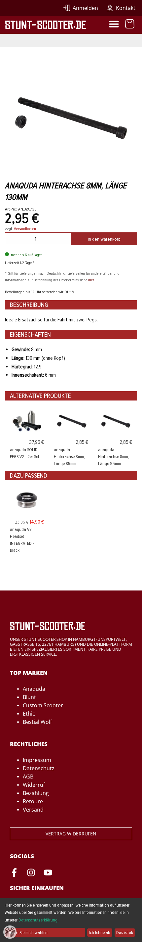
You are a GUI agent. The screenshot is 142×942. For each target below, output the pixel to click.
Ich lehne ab (99, 932)
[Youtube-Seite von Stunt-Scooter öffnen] (48, 873)
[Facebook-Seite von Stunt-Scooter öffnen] (14, 873)
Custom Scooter (43, 705)
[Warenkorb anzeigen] (130, 25)
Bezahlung (36, 793)
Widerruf (34, 784)
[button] (114, 24)
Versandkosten (25, 228)
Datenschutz (38, 768)
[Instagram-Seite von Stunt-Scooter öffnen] (31, 873)
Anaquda (34, 688)
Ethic (29, 713)
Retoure (33, 801)
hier (91, 280)
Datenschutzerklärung (37, 920)
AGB (28, 776)
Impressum (37, 760)
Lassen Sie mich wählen (27, 932)
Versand (33, 809)
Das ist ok (124, 932)
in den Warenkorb (104, 239)
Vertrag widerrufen (71, 833)
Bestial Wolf (37, 722)
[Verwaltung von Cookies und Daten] (10, 931)
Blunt (29, 697)
